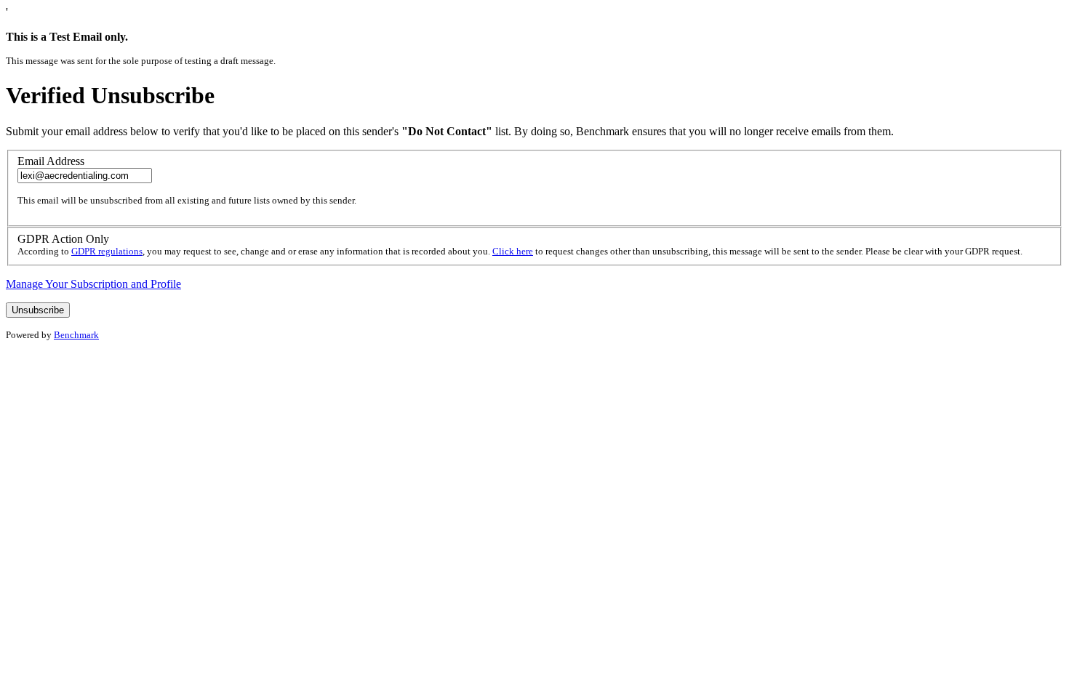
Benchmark (76, 334)
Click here (512, 251)
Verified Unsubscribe (110, 95)
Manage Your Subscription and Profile (93, 284)
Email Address (50, 161)
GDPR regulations (107, 251)
